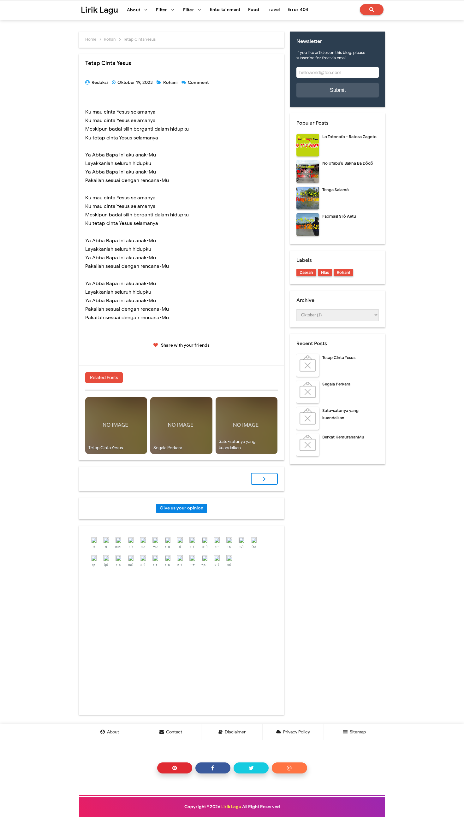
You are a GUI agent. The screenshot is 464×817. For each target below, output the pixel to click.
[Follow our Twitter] (251, 767)
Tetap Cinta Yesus (105, 447)
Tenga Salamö (335, 189)
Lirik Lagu (231, 806)
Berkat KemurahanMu (343, 437)
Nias (325, 272)
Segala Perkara (167, 447)
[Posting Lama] (264, 479)
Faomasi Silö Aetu (339, 216)
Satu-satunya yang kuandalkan (237, 444)
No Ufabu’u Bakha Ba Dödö (347, 163)
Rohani (171, 82)
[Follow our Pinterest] (174, 767)
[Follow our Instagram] (289, 767)
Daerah (306, 272)
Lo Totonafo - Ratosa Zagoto (349, 136)
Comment (199, 82)
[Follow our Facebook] (212, 767)
